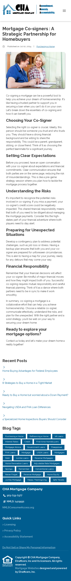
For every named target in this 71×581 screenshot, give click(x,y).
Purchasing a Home (46, 46)
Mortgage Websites (27, 568)
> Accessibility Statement (17, 536)
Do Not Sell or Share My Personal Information (28, 547)
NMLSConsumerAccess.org (18, 507)
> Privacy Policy (11, 530)
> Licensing (9, 524)
